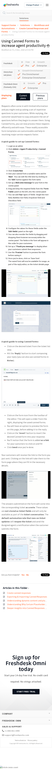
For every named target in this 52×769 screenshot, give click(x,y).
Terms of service (20, 740)
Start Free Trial (26, 691)
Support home (9, 25)
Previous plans (40, 97)
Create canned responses (19, 593)
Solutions (24, 18)
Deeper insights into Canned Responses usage (29, 608)
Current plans (23, 97)
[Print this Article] (48, 45)
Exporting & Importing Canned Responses (27, 596)
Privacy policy (32, 740)
